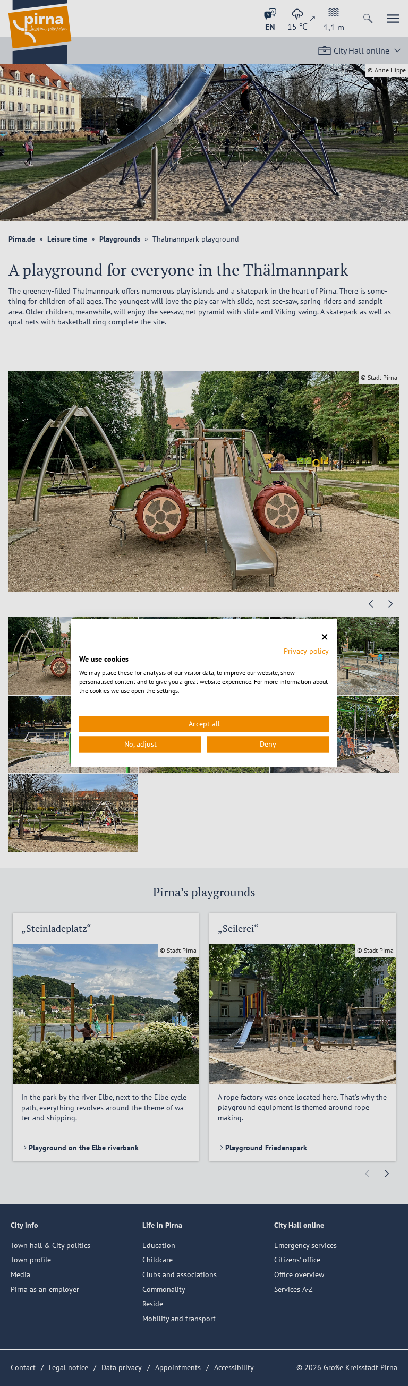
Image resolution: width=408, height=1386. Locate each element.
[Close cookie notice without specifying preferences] (324, 637)
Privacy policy (306, 651)
